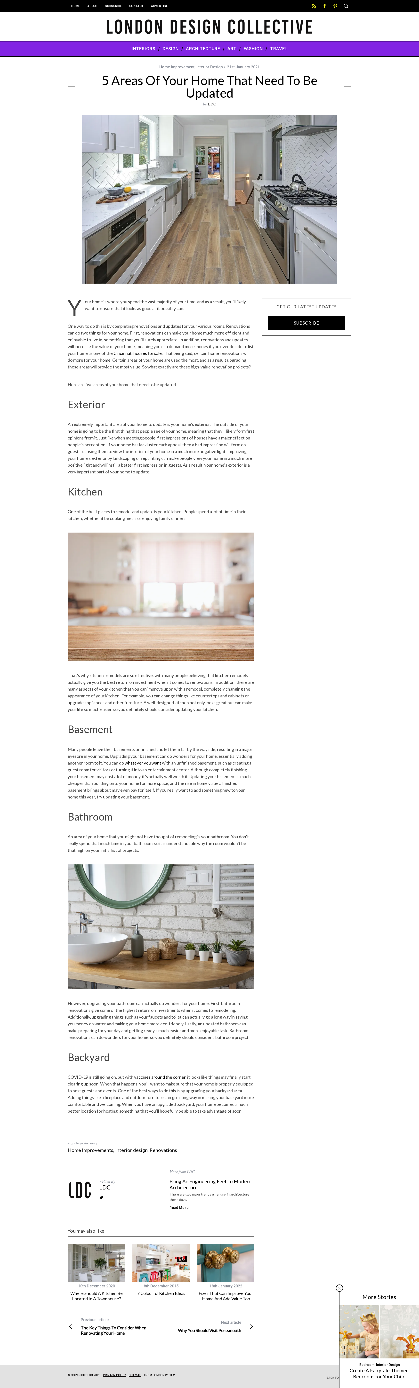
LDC (212, 103)
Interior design (131, 1150)
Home (75, 6)
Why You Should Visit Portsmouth (209, 1326)
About (92, 6)
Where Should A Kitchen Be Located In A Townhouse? (96, 1296)
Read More (178, 1207)
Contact (136, 6)
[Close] (339, 1288)
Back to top (336, 1378)
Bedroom (367, 1365)
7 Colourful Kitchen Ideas (161, 1293)
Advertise (159, 6)
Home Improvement (176, 67)
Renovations (163, 1150)
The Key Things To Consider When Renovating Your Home (113, 1326)
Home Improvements (90, 1150)
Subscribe (113, 6)
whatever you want (143, 763)
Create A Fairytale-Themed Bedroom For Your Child (379, 1373)
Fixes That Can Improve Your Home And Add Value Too (226, 1296)
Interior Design (209, 67)
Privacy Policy (114, 1375)
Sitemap (135, 1375)
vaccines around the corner (159, 1077)
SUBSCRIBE (306, 323)
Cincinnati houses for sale (137, 353)
